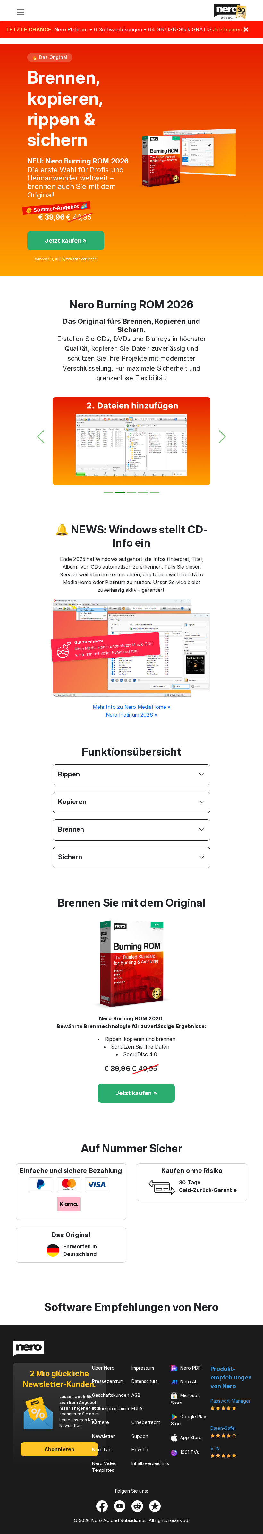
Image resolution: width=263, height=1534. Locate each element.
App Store (190, 1437)
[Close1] (246, 29)
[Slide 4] (143, 492)
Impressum (143, 1368)
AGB (136, 1395)
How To (140, 1449)
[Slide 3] (131, 492)
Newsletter (103, 1436)
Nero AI (187, 1381)
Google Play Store (188, 1420)
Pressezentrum (108, 1381)
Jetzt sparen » (229, 29)
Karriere (100, 1422)
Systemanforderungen (79, 259)
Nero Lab (102, 1449)
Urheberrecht (146, 1422)
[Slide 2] (120, 492)
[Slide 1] (108, 492)
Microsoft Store (185, 1399)
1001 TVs (189, 1452)
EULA (137, 1408)
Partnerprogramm (110, 1408)
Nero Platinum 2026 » (131, 714)
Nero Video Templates (104, 1467)
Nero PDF (190, 1368)
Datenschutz (145, 1381)
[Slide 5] (154, 492)
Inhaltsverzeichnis (150, 1463)
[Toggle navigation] (20, 12)
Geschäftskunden (110, 1395)
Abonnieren (59, 1449)
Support (140, 1436)
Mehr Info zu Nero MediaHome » (132, 707)
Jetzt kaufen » (66, 240)
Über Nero (103, 1368)
